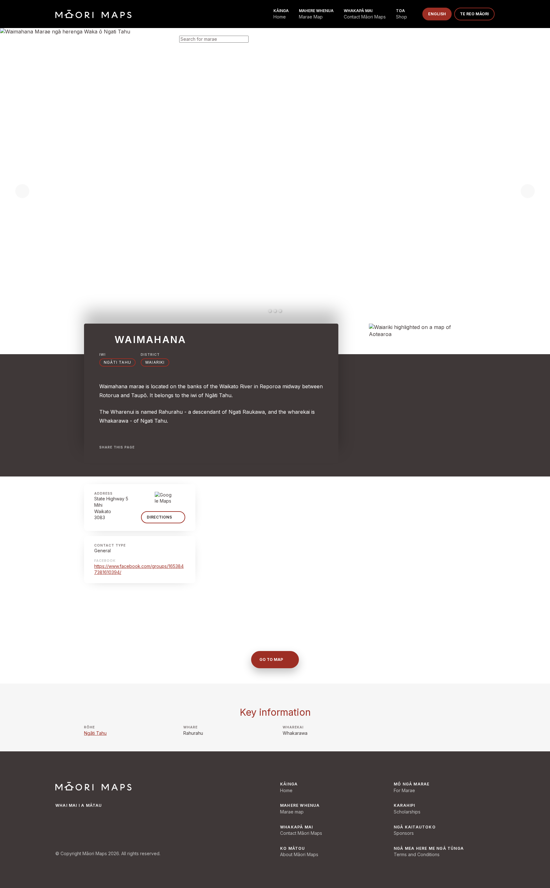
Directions (159, 517)
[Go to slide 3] (280, 310)
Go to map (271, 659)
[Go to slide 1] (269, 310)
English (437, 13)
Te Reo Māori (474, 13)
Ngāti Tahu (117, 362)
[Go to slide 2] (275, 310)
